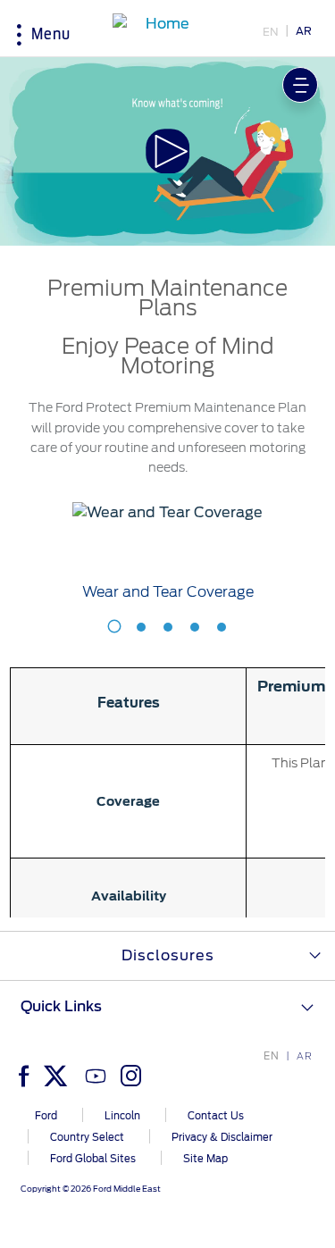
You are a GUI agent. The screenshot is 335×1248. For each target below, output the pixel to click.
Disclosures (167, 955)
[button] (168, 152)
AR (304, 31)
